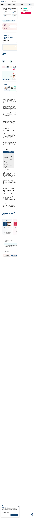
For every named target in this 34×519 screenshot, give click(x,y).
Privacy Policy (7, 511)
